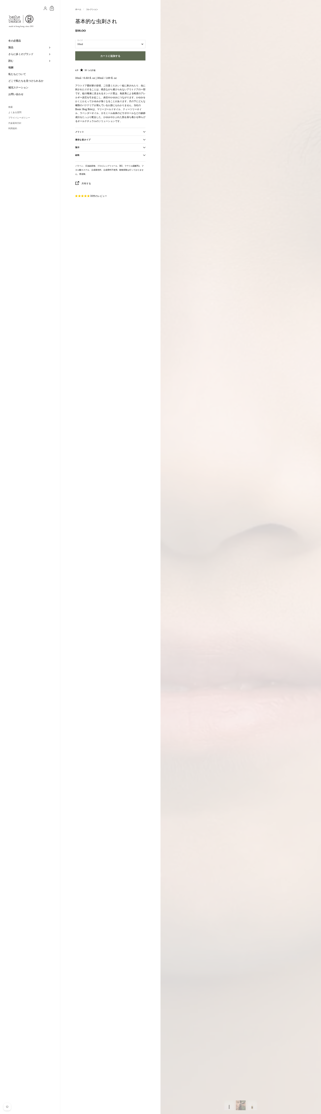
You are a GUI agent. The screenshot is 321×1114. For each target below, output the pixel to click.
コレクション (92, 9)
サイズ (80, 40)
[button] (82, 195)
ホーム (78, 9)
